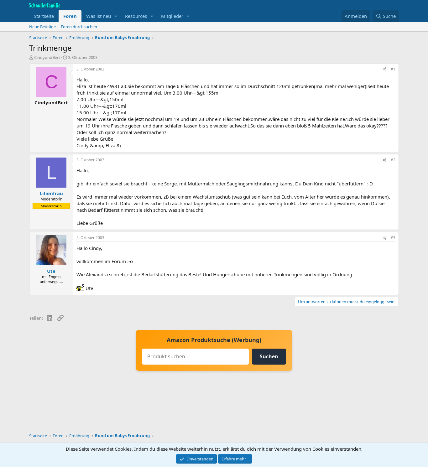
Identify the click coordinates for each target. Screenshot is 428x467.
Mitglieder (172, 16)
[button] (116, 16)
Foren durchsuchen (79, 26)
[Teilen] (384, 69)
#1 (393, 69)
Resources (136, 16)
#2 (393, 160)
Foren (70, 16)
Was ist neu (98, 16)
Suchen (269, 356)
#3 (393, 237)
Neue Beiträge (42, 26)
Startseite (44, 16)
